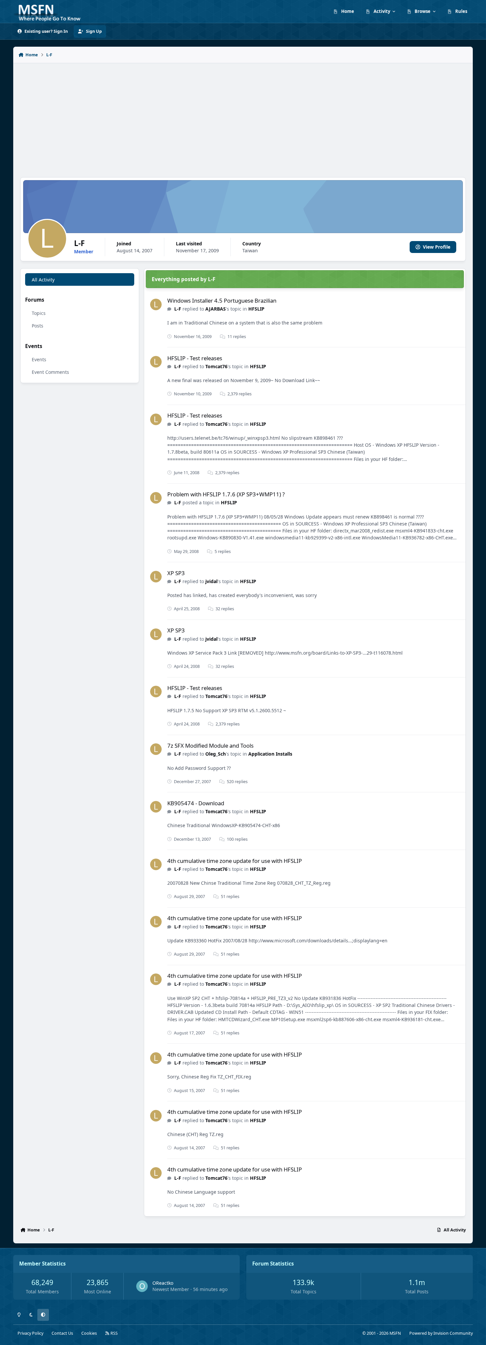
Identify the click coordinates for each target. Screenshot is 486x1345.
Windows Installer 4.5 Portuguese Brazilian (221, 300)
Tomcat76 (216, 366)
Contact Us (62, 1333)
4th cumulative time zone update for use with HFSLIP (234, 861)
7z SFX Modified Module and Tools (210, 745)
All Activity (43, 279)
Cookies (89, 1333)
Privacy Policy (30, 1333)
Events (39, 359)
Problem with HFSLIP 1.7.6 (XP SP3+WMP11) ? (226, 494)
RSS (113, 1333)
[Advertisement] (243, 116)
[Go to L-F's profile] (156, 304)
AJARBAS (215, 309)
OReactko (162, 1283)
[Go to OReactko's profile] (142, 1286)
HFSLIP (256, 309)
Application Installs (270, 754)
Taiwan (250, 250)
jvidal (211, 581)
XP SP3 (176, 573)
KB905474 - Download (195, 803)
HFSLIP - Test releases (194, 358)
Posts (37, 326)
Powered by (441, 1333)
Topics (39, 313)
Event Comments (50, 372)
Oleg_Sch (215, 754)
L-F (177, 309)
